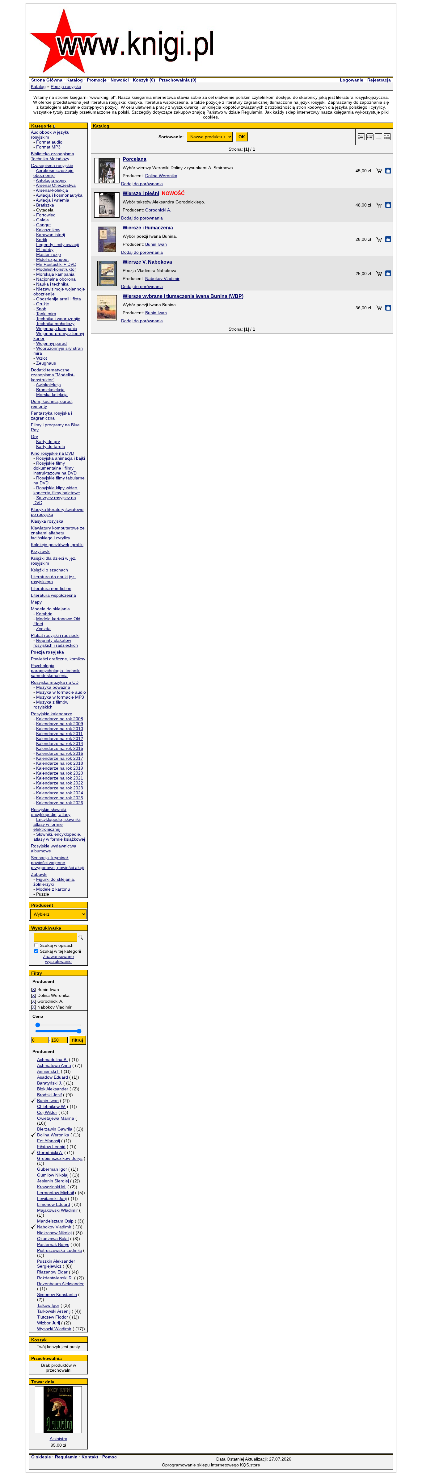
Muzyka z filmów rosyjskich (50, 704)
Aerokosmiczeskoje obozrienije (53, 173)
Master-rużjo (48, 254)
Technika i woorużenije (58, 318)
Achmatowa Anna (54, 1065)
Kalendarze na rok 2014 (59, 743)
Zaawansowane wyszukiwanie (58, 959)
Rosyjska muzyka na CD (54, 682)
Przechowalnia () (177, 79)
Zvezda (43, 628)
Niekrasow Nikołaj (54, 1232)
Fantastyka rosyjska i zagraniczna (51, 415)
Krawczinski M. (51, 1186)
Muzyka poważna (53, 687)
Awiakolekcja (48, 384)
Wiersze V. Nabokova (147, 262)
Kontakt (90, 1456)
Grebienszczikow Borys (59, 1158)
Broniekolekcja (50, 389)
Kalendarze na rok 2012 (59, 738)
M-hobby (44, 249)
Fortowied (46, 214)
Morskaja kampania (55, 274)
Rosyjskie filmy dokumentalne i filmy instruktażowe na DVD (55, 468)
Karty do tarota (50, 446)
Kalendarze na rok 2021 (59, 778)
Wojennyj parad (51, 343)
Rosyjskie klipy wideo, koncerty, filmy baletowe (56, 490)
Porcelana (134, 159)
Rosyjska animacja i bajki (60, 458)
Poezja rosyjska (66, 86)
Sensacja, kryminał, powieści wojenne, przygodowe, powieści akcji (57, 862)
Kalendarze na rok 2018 (59, 763)
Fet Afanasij (48, 1140)
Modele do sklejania (50, 608)
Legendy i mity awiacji (57, 244)
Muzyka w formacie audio (61, 692)
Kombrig (44, 613)
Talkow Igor (48, 1305)
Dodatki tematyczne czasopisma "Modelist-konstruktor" (53, 374)
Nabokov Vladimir (54, 1226)
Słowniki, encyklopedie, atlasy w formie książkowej (59, 837)
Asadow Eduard (52, 1077)
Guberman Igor (52, 1169)
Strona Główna (46, 79)
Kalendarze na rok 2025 (59, 797)
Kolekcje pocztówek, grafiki (57, 544)
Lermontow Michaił (55, 1192)
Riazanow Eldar (52, 1271)
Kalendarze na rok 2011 (59, 733)
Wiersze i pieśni (141, 193)
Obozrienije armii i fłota (58, 298)
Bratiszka (45, 205)
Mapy (36, 602)
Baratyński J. (49, 1083)
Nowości (120, 79)
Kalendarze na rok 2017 (59, 758)
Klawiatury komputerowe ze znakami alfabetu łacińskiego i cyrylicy (58, 532)
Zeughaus (46, 363)
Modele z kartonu (53, 889)
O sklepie (41, 1456)
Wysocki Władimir (54, 1328)
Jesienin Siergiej (53, 1180)
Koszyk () (144, 79)
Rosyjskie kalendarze (51, 713)
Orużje (42, 303)
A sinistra (58, 1438)
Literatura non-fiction (51, 588)
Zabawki (39, 874)
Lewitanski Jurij (52, 1198)
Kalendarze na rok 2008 (59, 718)
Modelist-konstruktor (56, 269)
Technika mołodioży (55, 323)
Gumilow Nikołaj (52, 1175)
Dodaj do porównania (142, 183)
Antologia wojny (51, 180)
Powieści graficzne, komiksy (58, 658)
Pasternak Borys (53, 1244)
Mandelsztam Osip (55, 1221)
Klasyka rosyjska (47, 521)
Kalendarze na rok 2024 (59, 792)
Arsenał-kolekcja (52, 190)
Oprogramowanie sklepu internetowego (200, 1464)
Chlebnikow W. (51, 1106)
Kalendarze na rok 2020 (59, 773)
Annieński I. (48, 1071)
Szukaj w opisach (57, 945)
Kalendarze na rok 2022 (59, 782)
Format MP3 (48, 146)
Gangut (43, 224)
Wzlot (41, 358)
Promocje (97, 79)
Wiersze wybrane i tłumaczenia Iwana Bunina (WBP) (183, 296)
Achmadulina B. (52, 1059)
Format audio (49, 142)
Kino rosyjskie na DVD (52, 453)
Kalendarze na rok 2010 (59, 728)
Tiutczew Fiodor (52, 1317)
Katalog (74, 79)
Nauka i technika (52, 284)
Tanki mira (46, 313)
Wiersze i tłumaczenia (148, 227)
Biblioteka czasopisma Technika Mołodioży (52, 156)
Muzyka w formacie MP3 (60, 697)
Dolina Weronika (53, 1134)
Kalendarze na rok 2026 (59, 802)
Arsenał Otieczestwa (56, 185)
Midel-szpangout (52, 259)
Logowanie (351, 79)
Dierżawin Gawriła (54, 1129)
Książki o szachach (49, 569)
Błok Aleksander (52, 1088)
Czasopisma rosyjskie (52, 165)
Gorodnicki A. (50, 1152)
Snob (41, 308)
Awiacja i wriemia (52, 200)
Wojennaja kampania (56, 328)
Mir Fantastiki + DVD (56, 264)
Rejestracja (379, 79)
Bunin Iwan (48, 1100)
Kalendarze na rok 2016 (59, 753)
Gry (34, 436)
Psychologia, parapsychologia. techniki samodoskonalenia (55, 670)
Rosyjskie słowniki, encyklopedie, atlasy (50, 812)
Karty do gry (48, 441)
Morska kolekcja (52, 394)
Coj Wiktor (47, 1112)
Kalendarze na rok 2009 (59, 723)
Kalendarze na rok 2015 (59, 748)
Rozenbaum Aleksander (60, 1283)
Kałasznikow (48, 229)
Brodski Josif (49, 1094)
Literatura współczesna (53, 595)
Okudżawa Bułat (53, 1238)
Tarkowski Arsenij (53, 1311)
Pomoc (109, 1456)
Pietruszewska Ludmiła (59, 1250)
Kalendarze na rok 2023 (59, 787)
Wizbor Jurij (48, 1322)
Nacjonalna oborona (56, 279)
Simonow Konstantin (57, 1294)
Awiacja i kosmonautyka (59, 195)
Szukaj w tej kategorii (60, 951)
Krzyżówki (40, 551)
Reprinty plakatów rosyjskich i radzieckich (55, 643)
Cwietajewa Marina (55, 1118)
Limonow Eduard (53, 1204)
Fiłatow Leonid (51, 1146)
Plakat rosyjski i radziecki (55, 635)
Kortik (41, 239)
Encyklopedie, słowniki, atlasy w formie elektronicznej (57, 824)
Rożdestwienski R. (55, 1277)
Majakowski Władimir (57, 1210)
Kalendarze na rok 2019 (59, 768)
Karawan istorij (50, 234)
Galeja (42, 219)
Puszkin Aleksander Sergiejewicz (56, 1264)
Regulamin (66, 1456)
